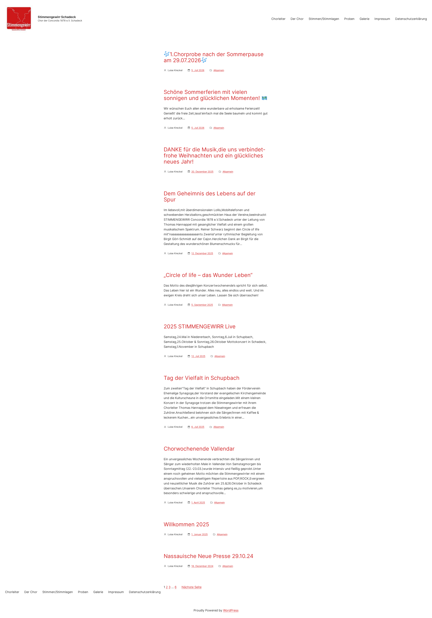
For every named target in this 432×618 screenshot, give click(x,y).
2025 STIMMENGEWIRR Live (200, 326)
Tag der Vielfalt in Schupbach (201, 378)
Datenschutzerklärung (411, 19)
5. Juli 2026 (197, 70)
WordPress (230, 610)
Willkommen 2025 (186, 524)
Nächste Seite (191, 587)
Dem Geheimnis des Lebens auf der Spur (209, 196)
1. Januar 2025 (199, 534)
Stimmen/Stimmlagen (324, 19)
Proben (349, 19)
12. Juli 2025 (198, 356)
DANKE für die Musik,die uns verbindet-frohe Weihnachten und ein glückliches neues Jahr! (214, 155)
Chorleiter (278, 19)
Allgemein (218, 70)
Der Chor (297, 19)
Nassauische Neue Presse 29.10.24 (208, 556)
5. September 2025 (202, 304)
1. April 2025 (198, 502)
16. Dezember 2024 (202, 566)
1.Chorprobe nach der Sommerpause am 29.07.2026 (214, 57)
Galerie (364, 19)
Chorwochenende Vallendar (199, 449)
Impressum (382, 19)
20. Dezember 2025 (202, 171)
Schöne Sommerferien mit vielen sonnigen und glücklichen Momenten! (212, 95)
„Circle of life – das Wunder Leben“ (208, 275)
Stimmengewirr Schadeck (57, 17)
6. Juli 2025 (197, 426)
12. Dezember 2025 (202, 253)
